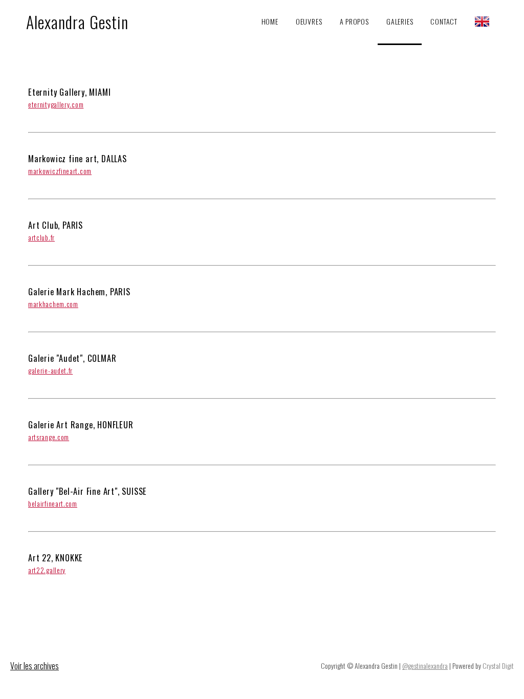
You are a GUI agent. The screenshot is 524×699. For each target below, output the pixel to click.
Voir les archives (34, 666)
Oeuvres (309, 21)
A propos (354, 21)
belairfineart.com (52, 503)
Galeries (399, 21)
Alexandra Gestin (77, 22)
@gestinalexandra (425, 665)
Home (269, 21)
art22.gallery (47, 569)
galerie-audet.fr (50, 370)
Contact (443, 21)
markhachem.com (53, 303)
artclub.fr (41, 237)
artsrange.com (48, 436)
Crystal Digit (498, 665)
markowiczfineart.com (60, 170)
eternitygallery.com (55, 104)
